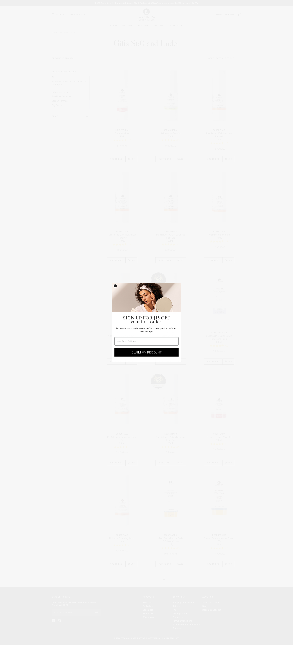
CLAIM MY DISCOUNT (147, 352)
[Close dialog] (115, 285)
